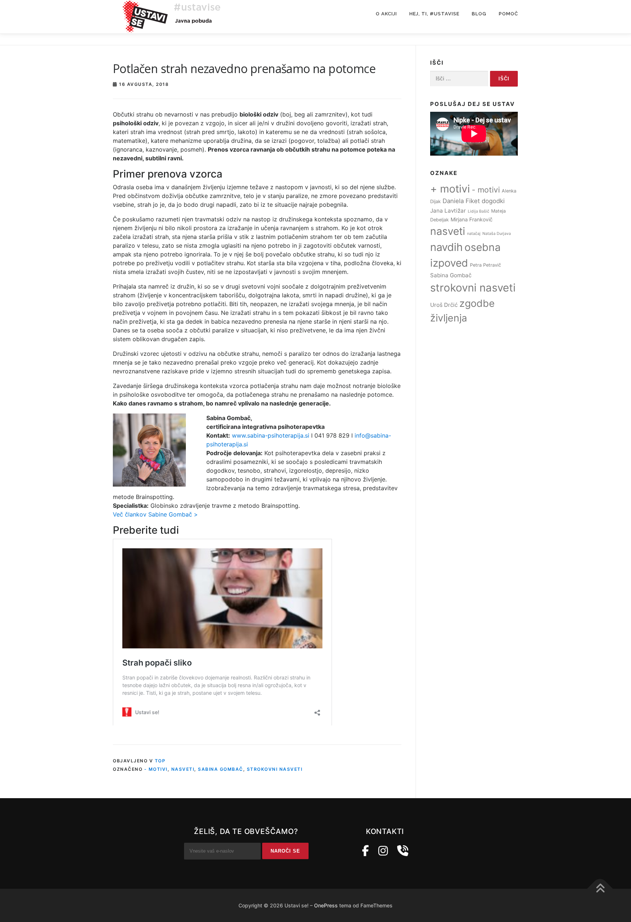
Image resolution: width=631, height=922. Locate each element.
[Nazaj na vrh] (600, 889)
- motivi (156, 769)
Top (160, 760)
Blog (479, 13)
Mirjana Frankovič (472, 219)
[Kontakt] (402, 850)
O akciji (386, 13)
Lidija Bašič (478, 211)
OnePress (326, 905)
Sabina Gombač (220, 769)
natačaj (474, 233)
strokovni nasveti (275, 769)
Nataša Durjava (496, 233)
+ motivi (450, 188)
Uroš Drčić (444, 304)
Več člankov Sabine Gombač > (155, 514)
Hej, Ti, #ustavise (434, 13)
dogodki (493, 201)
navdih (446, 247)
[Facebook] (365, 850)
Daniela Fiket (461, 201)
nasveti (183, 769)
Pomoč (508, 13)
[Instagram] (383, 850)
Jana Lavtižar (448, 210)
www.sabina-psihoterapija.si (270, 435)
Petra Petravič (485, 265)
